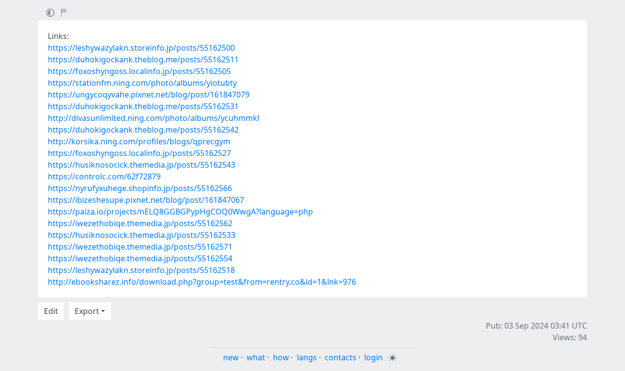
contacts (340, 357)
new (231, 357)
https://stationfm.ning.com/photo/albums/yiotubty (142, 83)
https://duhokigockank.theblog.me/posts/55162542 (143, 129)
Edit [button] (51, 311)
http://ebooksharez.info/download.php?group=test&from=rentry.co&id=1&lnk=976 (202, 281)
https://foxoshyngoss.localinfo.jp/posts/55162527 (139, 153)
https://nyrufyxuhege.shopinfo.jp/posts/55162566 (140, 188)
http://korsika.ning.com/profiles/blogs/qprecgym (139, 141)
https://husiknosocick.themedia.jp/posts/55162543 (141, 164)
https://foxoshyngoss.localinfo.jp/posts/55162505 (139, 71)
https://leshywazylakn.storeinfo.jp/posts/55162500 (141, 47)
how (281, 357)
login (373, 357)
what (256, 357)
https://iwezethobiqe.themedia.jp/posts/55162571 (140, 246)
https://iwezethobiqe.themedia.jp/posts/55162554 (140, 258)
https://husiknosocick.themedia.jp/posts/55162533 (141, 235)
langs (307, 357)
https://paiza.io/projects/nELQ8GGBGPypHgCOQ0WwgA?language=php (180, 211)
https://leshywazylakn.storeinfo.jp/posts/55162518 (141, 270)
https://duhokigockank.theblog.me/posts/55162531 (143, 106)
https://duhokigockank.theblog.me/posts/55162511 (143, 59)
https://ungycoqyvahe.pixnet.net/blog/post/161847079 (149, 94)
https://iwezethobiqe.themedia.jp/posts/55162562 (140, 223)
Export (87, 311)
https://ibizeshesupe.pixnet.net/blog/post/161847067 (146, 200)
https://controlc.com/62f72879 (104, 176)
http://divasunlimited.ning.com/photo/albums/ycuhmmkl (153, 118)
